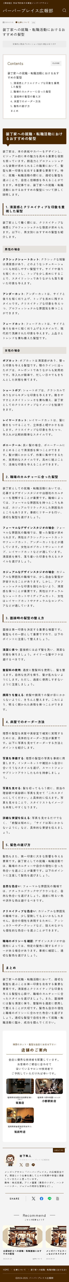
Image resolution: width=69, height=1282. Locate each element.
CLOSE (56, 63)
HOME (6, 1269)
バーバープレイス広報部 (28, 10)
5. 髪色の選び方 (20, 106)
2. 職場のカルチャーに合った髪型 (31, 91)
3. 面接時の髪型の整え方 (26, 96)
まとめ (15, 111)
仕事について (24, 22)
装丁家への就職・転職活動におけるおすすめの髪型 (33, 75)
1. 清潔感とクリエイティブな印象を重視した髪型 (35, 84)
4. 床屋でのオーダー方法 (26, 101)
